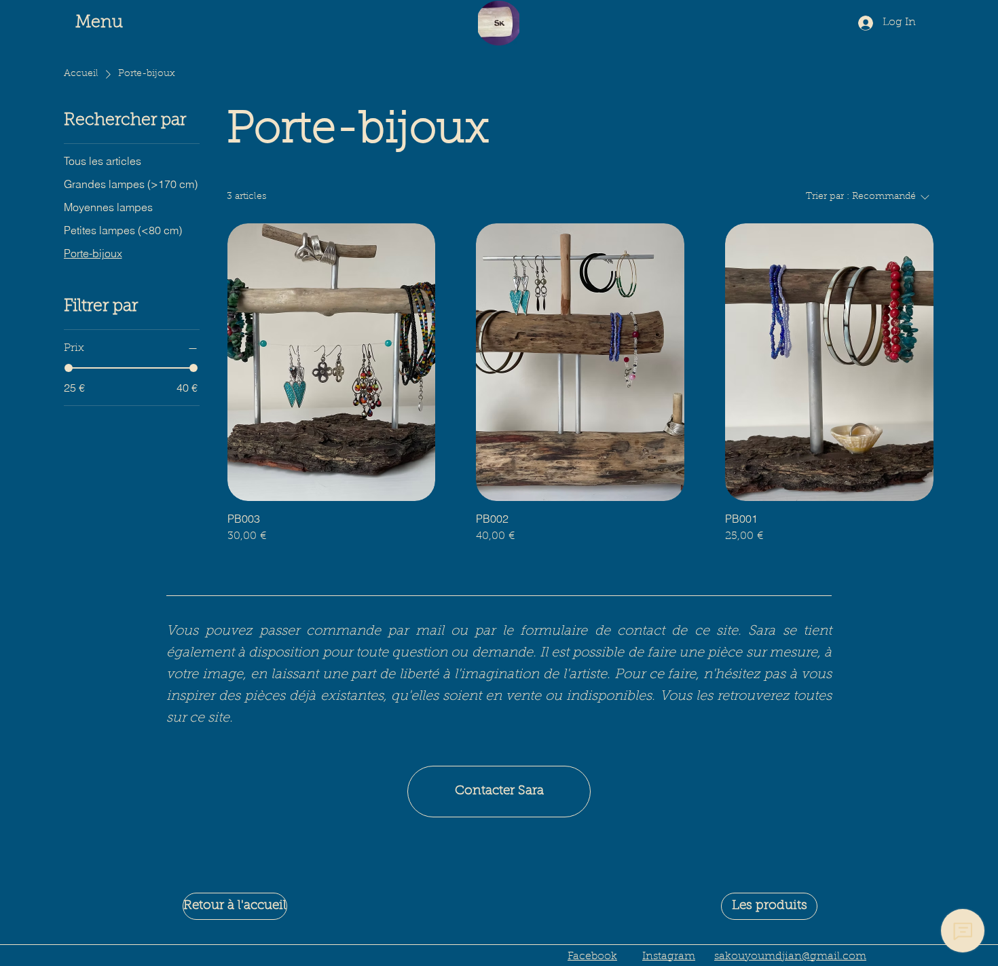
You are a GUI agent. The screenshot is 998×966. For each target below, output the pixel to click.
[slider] (68, 368)
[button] (106, 23)
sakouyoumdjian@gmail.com (790, 956)
